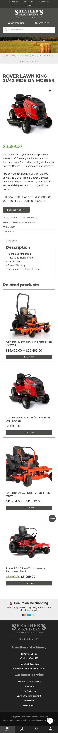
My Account (44, 2)
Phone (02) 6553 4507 (29, 664)
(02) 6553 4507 (17, 23)
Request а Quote (16, 210)
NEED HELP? (44, 23)
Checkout (28, 2)
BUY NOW (29, 357)
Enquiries (29, 6)
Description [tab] (11, 240)
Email (36, 731)
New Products (29, 705)
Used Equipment (29, 691)
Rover (12, 227)
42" (9, 222)
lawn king (16, 222)
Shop (13, 56)
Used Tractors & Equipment (29, 681)
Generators (29, 686)
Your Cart (13, 2)
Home (7, 56)
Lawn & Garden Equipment (26, 56)
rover (32, 222)
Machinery (29, 700)
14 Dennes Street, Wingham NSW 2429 (29, 656)
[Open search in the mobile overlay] (31, 30)
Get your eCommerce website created (20, 720)
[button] (50, 91)
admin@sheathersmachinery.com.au (29, 668)
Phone (22, 731)
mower (25, 222)
